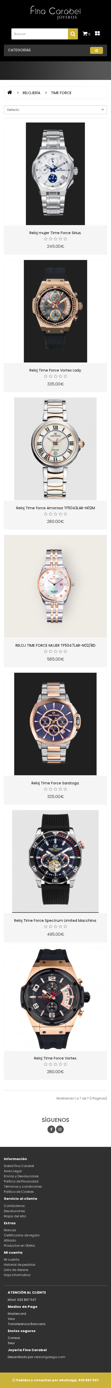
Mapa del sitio (15, 1216)
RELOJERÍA (31, 92)
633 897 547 (88, 1380)
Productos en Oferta (19, 1245)
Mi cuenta (11, 1259)
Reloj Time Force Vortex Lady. (55, 370)
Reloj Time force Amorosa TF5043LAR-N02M (55, 508)
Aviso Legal (13, 1171)
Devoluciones (14, 1211)
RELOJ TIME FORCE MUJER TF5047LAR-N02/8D (55, 645)
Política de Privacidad (21, 1181)
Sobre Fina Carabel (19, 1166)
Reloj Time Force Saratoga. (55, 783)
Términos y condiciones (23, 1186)
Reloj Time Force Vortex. (55, 1058)
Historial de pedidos (19, 1264)
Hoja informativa (17, 1275)
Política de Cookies (19, 1191)
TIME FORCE (61, 92)
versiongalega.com (49, 1357)
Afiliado (10, 1240)
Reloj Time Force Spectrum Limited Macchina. (55, 920)
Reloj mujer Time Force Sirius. (55, 232)
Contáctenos (14, 1206)
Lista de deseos (16, 1270)
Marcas (10, 1230)
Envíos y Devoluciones (21, 1176)
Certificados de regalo (21, 1235)
